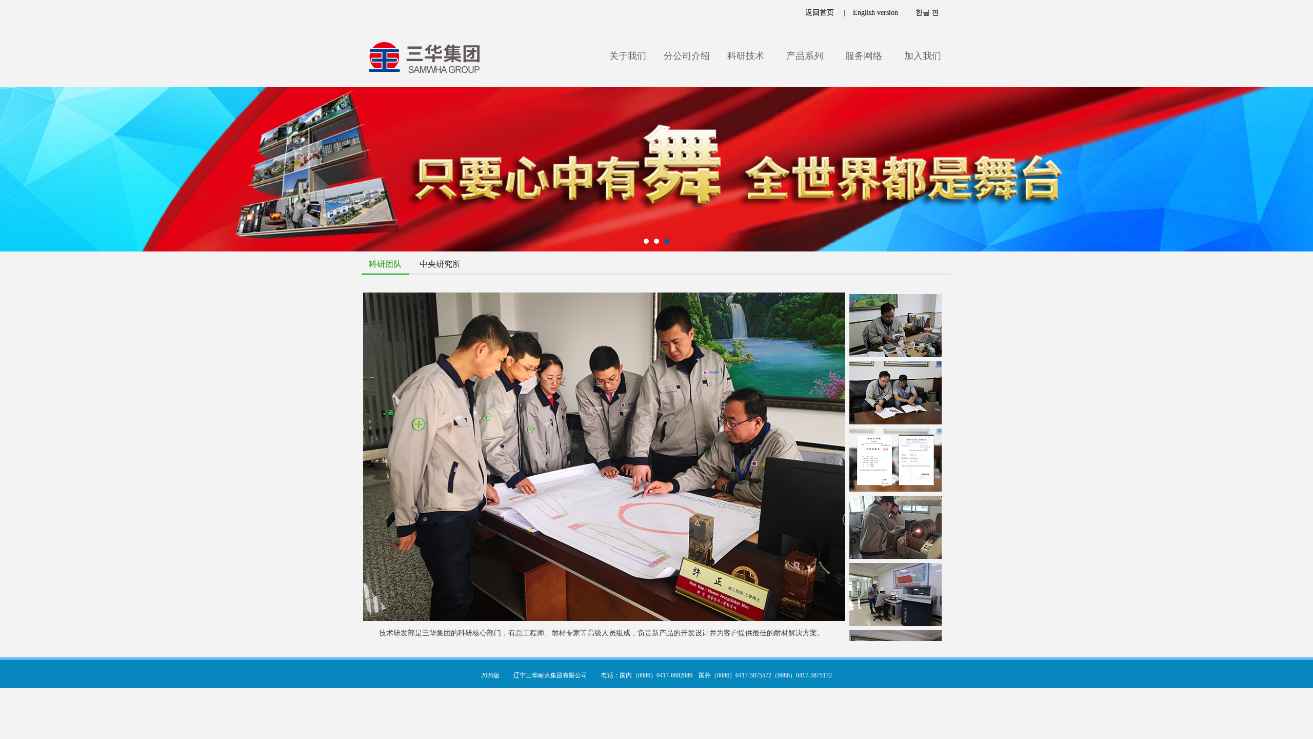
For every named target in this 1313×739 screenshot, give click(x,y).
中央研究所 (440, 264)
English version (875, 12)
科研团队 (385, 264)
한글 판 (927, 12)
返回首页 (819, 12)
